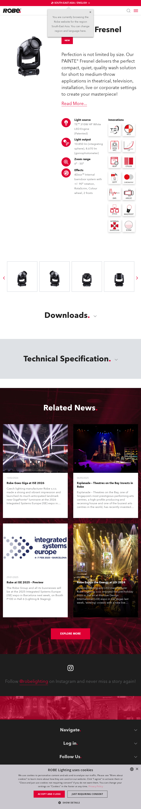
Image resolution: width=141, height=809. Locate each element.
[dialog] (70, 787)
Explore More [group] (70, 633)
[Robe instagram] (70, 668)
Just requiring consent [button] (87, 794)
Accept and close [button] (49, 794)
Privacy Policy (95, 786)
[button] (70, 802)
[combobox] (132, 769)
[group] (3, 278)
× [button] (136, 769)
